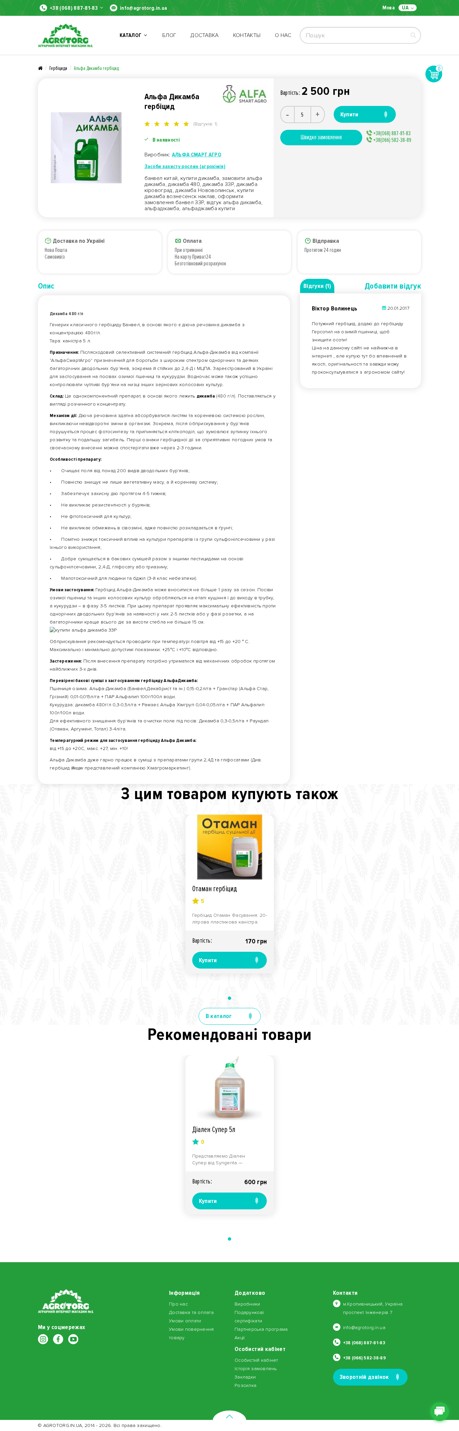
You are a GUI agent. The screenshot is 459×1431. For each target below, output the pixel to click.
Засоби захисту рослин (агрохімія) (185, 166)
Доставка (205, 35)
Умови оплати (185, 1321)
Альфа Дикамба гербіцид (96, 68)
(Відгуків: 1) (205, 124)
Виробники (247, 1304)
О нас (283, 35)
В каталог (219, 1016)
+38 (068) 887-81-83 (74, 8)
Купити (208, 960)
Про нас (178, 1304)
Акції (240, 1338)
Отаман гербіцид (214, 888)
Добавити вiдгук (393, 286)
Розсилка (245, 1385)
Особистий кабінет (256, 1360)
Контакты (247, 35)
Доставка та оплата (191, 1312)
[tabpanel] (229, 894)
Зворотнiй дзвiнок (364, 1377)
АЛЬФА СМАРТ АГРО (196, 154)
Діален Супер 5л (214, 1129)
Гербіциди (58, 68)
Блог (169, 35)
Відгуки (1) (317, 286)
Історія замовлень (256, 1368)
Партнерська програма (261, 1329)
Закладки (245, 1377)
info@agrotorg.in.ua (143, 8)
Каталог (132, 35)
